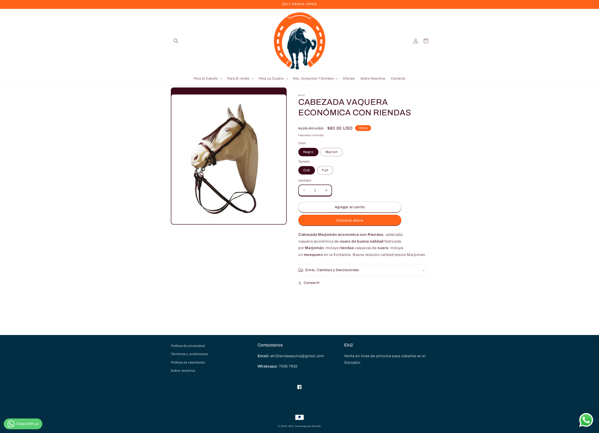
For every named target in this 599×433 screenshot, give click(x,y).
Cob (306, 170)
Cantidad (304, 180)
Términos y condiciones (189, 354)
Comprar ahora (349, 220)
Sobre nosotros (183, 370)
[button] (176, 41)
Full (325, 170)
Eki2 (291, 426)
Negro (308, 152)
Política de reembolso (188, 362)
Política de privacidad (188, 346)
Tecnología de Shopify (308, 426)
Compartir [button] (312, 282)
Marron (331, 152)
